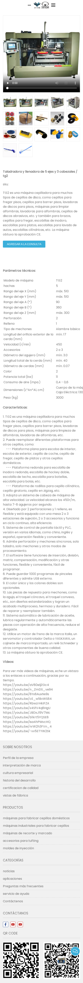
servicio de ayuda (16, 893)
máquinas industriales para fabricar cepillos (36, 825)
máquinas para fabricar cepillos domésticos (36, 818)
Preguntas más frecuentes (23, 886)
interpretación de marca (22, 765)
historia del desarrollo (19, 780)
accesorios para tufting (20, 840)
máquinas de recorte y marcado (27, 833)
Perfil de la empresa (18, 758)
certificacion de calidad (20, 788)
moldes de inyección (18, 848)
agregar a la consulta (24, 244)
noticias (9, 871)
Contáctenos (13, 901)
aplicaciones (12, 878)
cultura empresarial (18, 773)
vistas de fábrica (15, 795)
